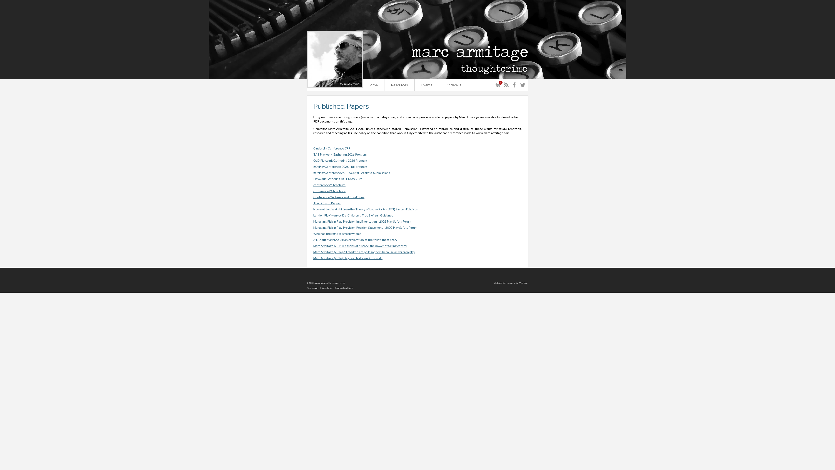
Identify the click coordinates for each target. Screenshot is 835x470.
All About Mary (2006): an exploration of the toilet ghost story (355, 240)
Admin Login (312, 288)
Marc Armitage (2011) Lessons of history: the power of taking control (360, 246)
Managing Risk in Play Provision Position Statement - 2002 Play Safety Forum (365, 227)
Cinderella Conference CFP (331, 148)
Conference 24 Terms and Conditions (338, 197)
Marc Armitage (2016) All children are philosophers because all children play (364, 252)
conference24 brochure (329, 185)
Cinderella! (454, 85)
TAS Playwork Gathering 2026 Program (340, 154)
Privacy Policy (326, 288)
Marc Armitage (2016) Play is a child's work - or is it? (347, 258)
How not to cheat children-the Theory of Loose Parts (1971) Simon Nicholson (365, 209)
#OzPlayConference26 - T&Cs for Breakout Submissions (351, 173)
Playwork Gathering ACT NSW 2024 (338, 179)
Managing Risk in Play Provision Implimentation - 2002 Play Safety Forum (362, 221)
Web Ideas (523, 283)
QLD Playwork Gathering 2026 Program (340, 160)
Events (426, 85)
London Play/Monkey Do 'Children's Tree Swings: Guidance (353, 215)
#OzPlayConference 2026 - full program (340, 166)
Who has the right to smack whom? (337, 233)
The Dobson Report (327, 203)
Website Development (505, 283)
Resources (399, 85)
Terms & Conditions (344, 288)
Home (373, 85)
